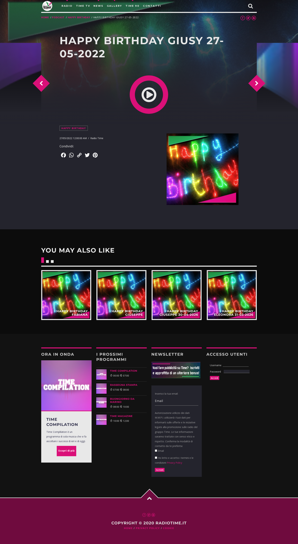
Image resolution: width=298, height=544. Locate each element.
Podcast (58, 17)
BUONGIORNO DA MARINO (122, 400)
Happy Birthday (79, 17)
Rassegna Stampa (123, 384)
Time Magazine (121, 416)
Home (45, 17)
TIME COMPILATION (123, 370)
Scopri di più (66, 295)
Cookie (168, 528)
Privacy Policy (174, 462)
